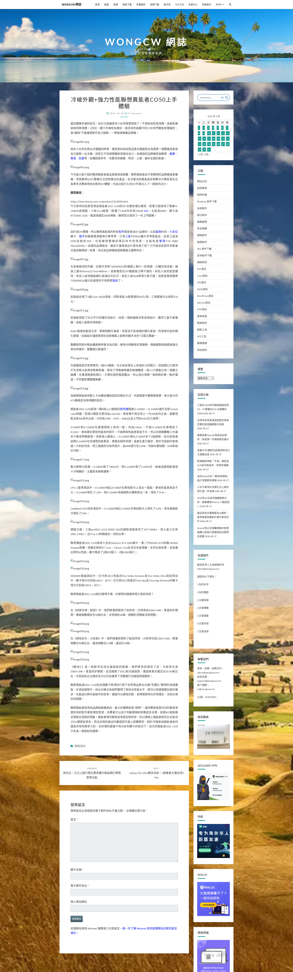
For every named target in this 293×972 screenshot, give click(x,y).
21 (227, 138)
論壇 (106, 4)
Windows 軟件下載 (207, 201)
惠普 (73, 158)
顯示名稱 (77, 869)
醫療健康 (202, 343)
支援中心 (192, 4)
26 (218, 144)
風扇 (115, 280)
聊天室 (167, 4)
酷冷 (82, 236)
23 (204, 144)
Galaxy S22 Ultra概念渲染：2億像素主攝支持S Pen (156, 773)
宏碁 (81, 158)
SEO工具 (179, 4)
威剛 (158, 231)
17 (209, 138)
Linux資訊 (202, 275)
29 (199, 149)
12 (218, 133)
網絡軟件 (202, 235)
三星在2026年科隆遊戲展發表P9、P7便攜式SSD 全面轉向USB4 (213, 409)
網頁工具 (202, 329)
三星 (128, 236)
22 (199, 144)
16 (204, 138)
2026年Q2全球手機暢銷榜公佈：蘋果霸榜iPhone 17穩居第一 (213, 502)
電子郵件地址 (80, 885)
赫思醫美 (202, 188)
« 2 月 (200, 154)
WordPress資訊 (205, 295)
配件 (121, 231)
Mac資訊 (201, 268)
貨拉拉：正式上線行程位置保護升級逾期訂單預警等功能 (92, 773)
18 (213, 138)
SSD (146, 211)
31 (209, 149)
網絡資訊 (79, 746)
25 (213, 144)
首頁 (97, 4)
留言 (74, 819)
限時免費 (202, 194)
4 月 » (207, 154)
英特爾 (124, 409)
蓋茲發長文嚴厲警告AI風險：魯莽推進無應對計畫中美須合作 (213, 517)
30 (204, 149)
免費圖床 (140, 4)
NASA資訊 (202, 289)
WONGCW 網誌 (71, 4)
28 (227, 144)
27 (223, 144)
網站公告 (202, 181)
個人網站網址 (79, 901)
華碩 (162, 241)
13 (223, 133)
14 (227, 133)
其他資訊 (202, 349)
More (219, 4)
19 (218, 138)
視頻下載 (154, 4)
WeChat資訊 (203, 302)
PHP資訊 (202, 309)
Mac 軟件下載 (204, 248)
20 (223, 138)
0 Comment (135, 113)
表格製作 (206, 4)
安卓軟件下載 (204, 255)
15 (199, 138)
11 (213, 133)
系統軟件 (202, 208)
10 (209, 133)
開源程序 (202, 322)
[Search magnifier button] (226, 97)
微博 (115, 4)
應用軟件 (202, 242)
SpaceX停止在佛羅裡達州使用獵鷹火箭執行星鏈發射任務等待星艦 (213, 532)
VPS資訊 (201, 282)
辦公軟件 (202, 215)
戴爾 (172, 154)
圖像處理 (202, 221)
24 (209, 144)
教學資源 (202, 316)
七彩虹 (174, 231)
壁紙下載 (127, 4)
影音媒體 (202, 228)
